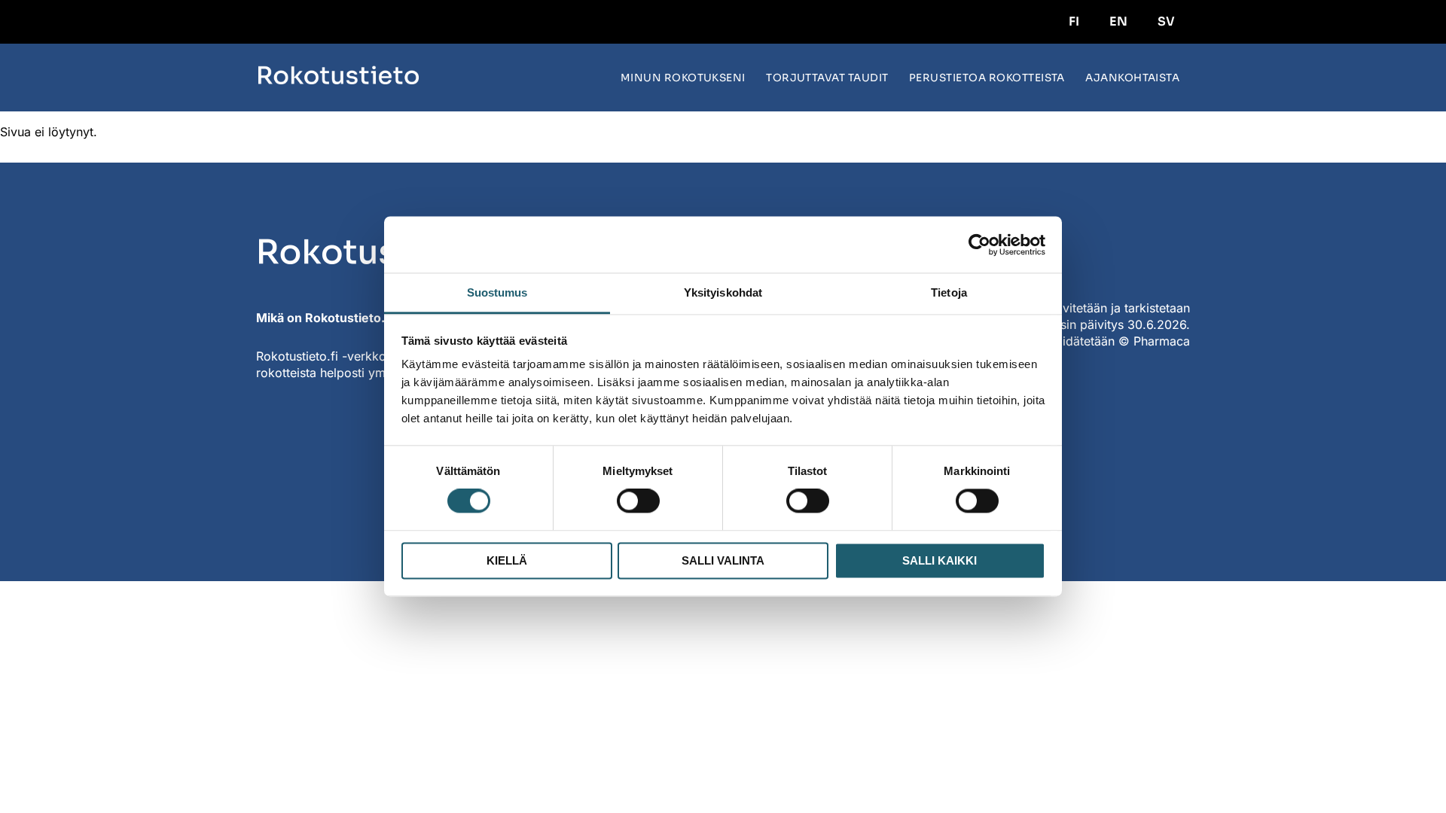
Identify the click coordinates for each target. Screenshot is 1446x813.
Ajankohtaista (1132, 78)
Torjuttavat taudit (827, 78)
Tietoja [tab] (949, 292)
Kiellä (507, 560)
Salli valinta (723, 560)
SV (1166, 21)
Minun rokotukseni (683, 78)
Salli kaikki (939, 560)
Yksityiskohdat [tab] (723, 292)
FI (1074, 21)
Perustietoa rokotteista (987, 78)
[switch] (638, 501)
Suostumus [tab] (497, 292)
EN (1118, 21)
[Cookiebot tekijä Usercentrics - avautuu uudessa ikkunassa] (979, 244)
